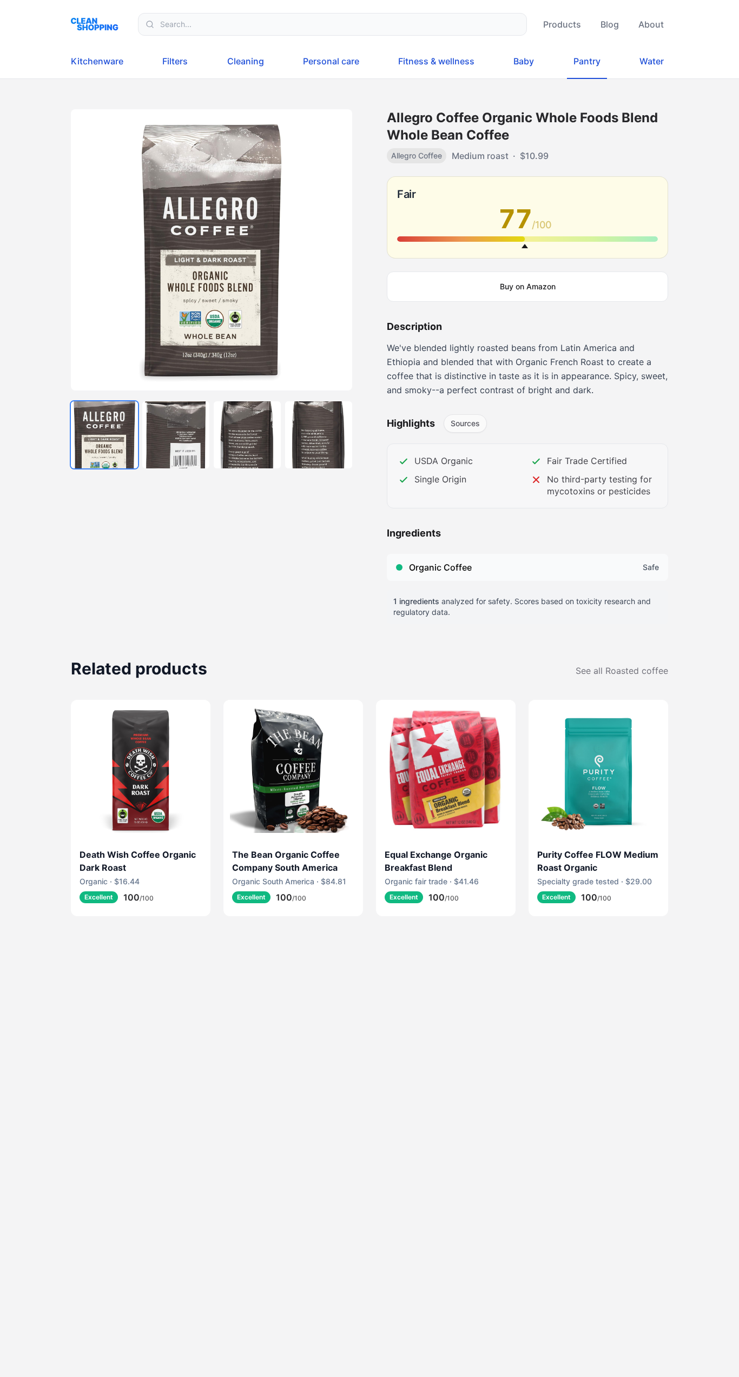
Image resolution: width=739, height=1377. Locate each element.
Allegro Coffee (416, 155)
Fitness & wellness (436, 61)
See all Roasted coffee (622, 670)
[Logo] (98, 24)
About (651, 24)
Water (651, 61)
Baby (523, 61)
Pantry (587, 61)
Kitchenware (97, 61)
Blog (610, 24)
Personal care (331, 61)
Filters (175, 61)
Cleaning (245, 61)
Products (562, 24)
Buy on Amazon (528, 286)
